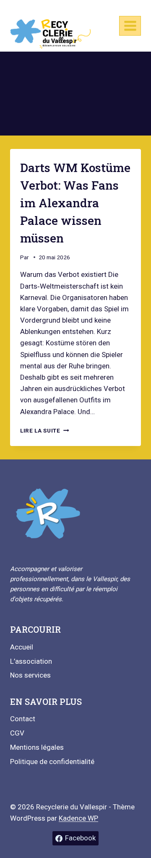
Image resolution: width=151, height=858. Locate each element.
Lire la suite (44, 430)
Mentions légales (37, 747)
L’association (31, 661)
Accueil (21, 647)
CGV (17, 733)
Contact (22, 719)
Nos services (30, 675)
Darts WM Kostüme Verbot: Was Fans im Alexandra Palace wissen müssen (75, 203)
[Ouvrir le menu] (130, 25)
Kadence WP (78, 818)
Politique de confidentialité (52, 761)
